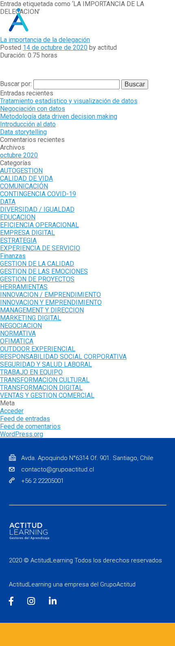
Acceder (12, 411)
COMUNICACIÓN (24, 186)
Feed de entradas (25, 419)
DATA (7, 202)
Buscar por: (16, 84)
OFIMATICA (16, 341)
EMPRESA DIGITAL (27, 233)
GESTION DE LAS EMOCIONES (44, 271)
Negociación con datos (32, 109)
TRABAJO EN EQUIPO (31, 372)
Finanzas (13, 256)
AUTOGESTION (21, 171)
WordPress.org (21, 434)
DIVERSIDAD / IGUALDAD (37, 209)
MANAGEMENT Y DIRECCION (42, 310)
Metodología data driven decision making (58, 116)
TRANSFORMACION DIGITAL (41, 388)
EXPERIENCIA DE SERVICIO (40, 248)
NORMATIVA (18, 333)
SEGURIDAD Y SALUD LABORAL (46, 364)
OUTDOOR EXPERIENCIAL (37, 349)
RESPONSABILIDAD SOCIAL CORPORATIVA (63, 357)
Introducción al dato (28, 124)
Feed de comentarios (30, 426)
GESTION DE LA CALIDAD (37, 264)
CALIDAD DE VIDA (26, 178)
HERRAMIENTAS (24, 287)
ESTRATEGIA (18, 240)
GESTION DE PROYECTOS (37, 279)
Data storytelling (23, 132)
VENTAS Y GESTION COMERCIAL (47, 395)
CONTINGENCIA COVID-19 (38, 194)
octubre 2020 (19, 155)
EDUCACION (17, 217)
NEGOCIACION (21, 326)
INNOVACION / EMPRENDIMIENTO (50, 295)
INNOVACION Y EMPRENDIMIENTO (51, 302)
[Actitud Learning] (39, 19)
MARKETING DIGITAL (30, 318)
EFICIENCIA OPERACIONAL (39, 225)
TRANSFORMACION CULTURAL (45, 380)
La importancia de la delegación (45, 40)
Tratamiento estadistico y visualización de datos (69, 101)
